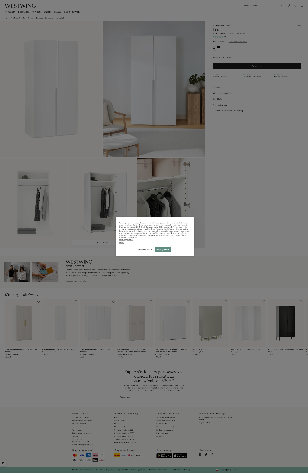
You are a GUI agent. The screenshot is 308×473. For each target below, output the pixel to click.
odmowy (166, 235)
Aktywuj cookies (163, 250)
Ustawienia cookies (145, 250)
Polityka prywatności (126, 240)
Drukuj (121, 243)
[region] (155, 236)
